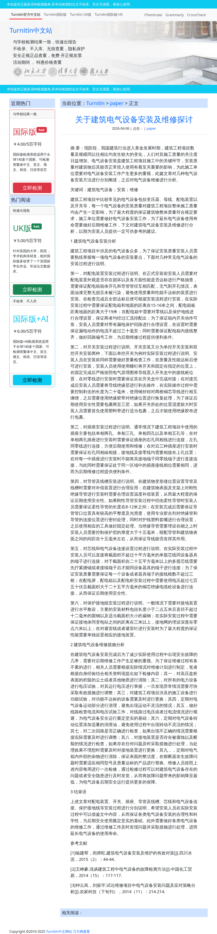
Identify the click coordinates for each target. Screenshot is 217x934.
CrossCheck (196, 15)
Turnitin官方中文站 (25, 14)
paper (117, 103)
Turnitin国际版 (55, 14)
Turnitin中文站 (31, 30)
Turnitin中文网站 (59, 931)
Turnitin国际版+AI (108, 14)
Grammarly (175, 15)
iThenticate (153, 15)
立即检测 (32, 187)
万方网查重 (81, 931)
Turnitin (95, 103)
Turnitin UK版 (80, 14)
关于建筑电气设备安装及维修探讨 (134, 119)
